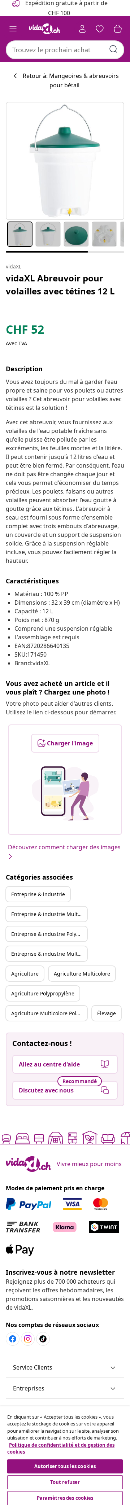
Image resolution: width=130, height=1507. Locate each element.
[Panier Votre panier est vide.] (117, 29)
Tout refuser (65, 1482)
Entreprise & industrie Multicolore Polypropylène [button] (49, 953)
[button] (65, 1367)
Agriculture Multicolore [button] (82, 973)
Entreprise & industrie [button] (38, 894)
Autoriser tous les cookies (65, 1466)
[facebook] (12, 1338)
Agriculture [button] (25, 973)
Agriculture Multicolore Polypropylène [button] (49, 1013)
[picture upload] (65, 793)
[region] (65, 1456)
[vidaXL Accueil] (44, 28)
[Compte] (82, 29)
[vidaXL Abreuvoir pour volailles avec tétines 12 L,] (65, 160)
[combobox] (65, 49)
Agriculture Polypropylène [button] (42, 993)
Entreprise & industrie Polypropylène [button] (49, 933)
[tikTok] (43, 1338)
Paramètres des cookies (65, 1498)
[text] (25, 331)
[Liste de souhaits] (100, 29)
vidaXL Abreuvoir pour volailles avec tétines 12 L (60, 284)
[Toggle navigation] (13, 29)
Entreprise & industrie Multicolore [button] (49, 914)
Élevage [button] (106, 1013)
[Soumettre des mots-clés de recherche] (113, 49)
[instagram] (27, 1338)
